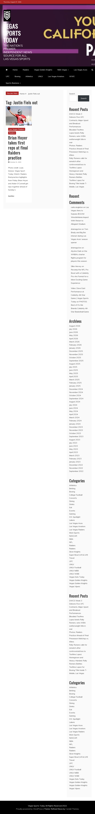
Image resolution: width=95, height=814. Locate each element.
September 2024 (76, 398)
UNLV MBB (74, 570)
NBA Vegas (62, 70)
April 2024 (73, 414)
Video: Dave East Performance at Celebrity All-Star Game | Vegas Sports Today (80, 295)
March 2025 (74, 379)
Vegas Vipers (74, 586)
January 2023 (75, 462)
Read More (11, 196)
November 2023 (76, 430)
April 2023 (73, 452)
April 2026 (73, 338)
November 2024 (76, 392)
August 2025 (74, 364)
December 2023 (76, 427)
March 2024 (74, 417)
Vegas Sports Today (12, 33)
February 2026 (75, 345)
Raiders (26, 70)
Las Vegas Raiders (16, 129)
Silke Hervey (76, 266)
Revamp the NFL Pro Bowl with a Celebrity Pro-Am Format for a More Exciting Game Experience (80, 276)
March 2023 (74, 455)
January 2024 (75, 424)
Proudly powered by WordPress (29, 809)
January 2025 (75, 386)
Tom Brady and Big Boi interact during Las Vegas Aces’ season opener (79, 236)
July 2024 (73, 405)
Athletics (29, 76)
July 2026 (73, 329)
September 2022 (76, 471)
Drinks (71, 504)
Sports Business (12, 83)
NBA (71, 539)
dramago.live (76, 229)
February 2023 (75, 458)
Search (72, 94)
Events (72, 511)
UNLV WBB (74, 574)
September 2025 (76, 360)
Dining (71, 501)
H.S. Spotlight (74, 517)
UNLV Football (75, 567)
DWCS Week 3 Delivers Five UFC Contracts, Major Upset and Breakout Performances (78, 120)
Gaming (72, 514)
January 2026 (75, 348)
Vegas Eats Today (76, 577)
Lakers (72, 520)
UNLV (40, 76)
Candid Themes (72, 809)
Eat (70, 507)
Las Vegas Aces (80, 70)
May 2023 (73, 449)
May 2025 (73, 373)
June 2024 (73, 408)
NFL (71, 542)
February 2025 (75, 383)
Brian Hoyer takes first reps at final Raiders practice (18, 147)
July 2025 (73, 367)
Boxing (17, 76)
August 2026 (74, 326)
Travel (71, 558)
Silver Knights (74, 552)
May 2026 (73, 335)
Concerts (73, 498)
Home (15, 70)
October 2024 (75, 395)
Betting (72, 488)
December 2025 (76, 351)
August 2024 (74, 401)
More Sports (74, 533)
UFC (8, 76)
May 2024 (73, 411)
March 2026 (74, 342)
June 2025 (73, 370)
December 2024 (76, 389)
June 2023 (73, 446)
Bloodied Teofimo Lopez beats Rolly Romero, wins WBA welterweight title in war (77, 136)
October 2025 (75, 357)
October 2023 (75, 433)
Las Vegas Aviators (56, 76)
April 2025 (73, 376)
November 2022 (76, 468)
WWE (72, 76)
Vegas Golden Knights (43, 70)
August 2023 (74, 439)
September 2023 (76, 436)
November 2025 (76, 354)
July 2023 (73, 443)
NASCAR (73, 536)
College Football (75, 495)
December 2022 (76, 465)
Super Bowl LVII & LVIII (78, 555)
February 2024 (75, 420)
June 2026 (73, 332)
